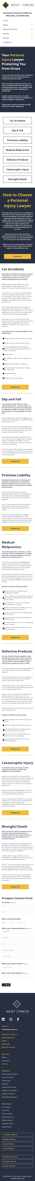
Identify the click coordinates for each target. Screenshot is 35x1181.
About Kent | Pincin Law (9, 1034)
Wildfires (4, 1057)
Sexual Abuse (6, 1061)
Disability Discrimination (9, 1087)
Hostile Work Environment (9, 1074)
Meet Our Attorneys (8, 1037)
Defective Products (7, 1120)
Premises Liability (7, 1114)
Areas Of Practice (10, 29)
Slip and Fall (5, 1110)
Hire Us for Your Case (8, 1047)
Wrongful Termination (8, 1094)
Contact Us (7, 42)
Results (6, 33)
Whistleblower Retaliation (9, 1097)
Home (5, 20)
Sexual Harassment (7, 1077)
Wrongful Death (6, 1127)
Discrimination (6, 1080)
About (5, 25)
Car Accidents (6, 1107)
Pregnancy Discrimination (9, 1090)
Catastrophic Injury (7, 1123)
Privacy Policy (26, 1176)
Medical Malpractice (8, 1117)
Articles (6, 38)
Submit (7, 985)
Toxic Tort (5, 1064)
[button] (32, 25)
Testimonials (6, 1044)
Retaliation (5, 1084)
